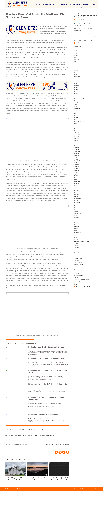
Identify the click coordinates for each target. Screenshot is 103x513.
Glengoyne (76, 159)
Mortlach (76, 219)
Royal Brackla (77, 232)
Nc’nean (76, 221)
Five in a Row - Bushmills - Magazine (28, 435)
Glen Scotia (76, 142)
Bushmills (30, 429)
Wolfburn (76, 284)
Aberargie (76, 51)
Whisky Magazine (44, 429)
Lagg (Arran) (77, 194)
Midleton (76, 215)
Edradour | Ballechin (78, 127)
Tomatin (76, 266)
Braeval (76, 95)
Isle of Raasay (77, 183)
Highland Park (77, 174)
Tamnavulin (77, 252)
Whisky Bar (76, 4)
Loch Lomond (77, 202)
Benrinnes (76, 85)
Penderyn (76, 224)
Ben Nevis (76, 82)
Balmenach (76, 78)
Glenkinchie (77, 162)
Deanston (76, 119)
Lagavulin (76, 192)
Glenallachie (77, 145)
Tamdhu (76, 251)
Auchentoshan (77, 68)
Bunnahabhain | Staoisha (79, 98)
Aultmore (76, 72)
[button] (85, 2)
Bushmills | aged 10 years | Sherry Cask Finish (46, 359)
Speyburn (76, 237)
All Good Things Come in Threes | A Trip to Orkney (85, 33)
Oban (75, 222)
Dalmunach (76, 115)
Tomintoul (76, 267)
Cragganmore (77, 108)
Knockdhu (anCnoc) (78, 190)
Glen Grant (76, 136)
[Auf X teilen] (60, 452)
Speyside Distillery (78, 239)
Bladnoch (76, 89)
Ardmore (76, 63)
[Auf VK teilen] (67, 452)
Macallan (76, 209)
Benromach (76, 87)
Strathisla (76, 245)
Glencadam (76, 149)
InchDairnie (76, 175)
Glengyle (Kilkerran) (78, 160)
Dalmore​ (76, 113)
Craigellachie (77, 110)
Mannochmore (77, 213)
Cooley (75, 106)
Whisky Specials (78, 282)
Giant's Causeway (42, 435)
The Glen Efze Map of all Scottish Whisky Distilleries (85, 16)
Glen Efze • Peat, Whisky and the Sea (46, 4)
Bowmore (76, 93)
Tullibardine (77, 273)
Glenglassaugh (77, 157)
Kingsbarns (76, 189)
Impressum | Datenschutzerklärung (91, 488)
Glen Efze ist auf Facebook (84, 286)
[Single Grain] (77, 50)
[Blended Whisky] (78, 48)
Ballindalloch (77, 76)
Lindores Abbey (77, 198)
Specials (93, 4)
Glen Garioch (77, 134)
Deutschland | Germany (79, 121)
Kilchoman (76, 187)
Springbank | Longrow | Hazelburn (81, 241)
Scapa (75, 234)
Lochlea (76, 204)
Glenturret (76, 170)
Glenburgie (76, 147)
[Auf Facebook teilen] (56, 452)
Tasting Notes (81, 7)
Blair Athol (76, 91)
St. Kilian (76, 243)
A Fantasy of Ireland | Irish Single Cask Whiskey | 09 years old (59, 478)
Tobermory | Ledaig (78, 264)
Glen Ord (76, 140)
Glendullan (76, 153)
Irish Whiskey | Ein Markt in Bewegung (43, 414)
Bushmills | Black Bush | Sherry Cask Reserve (46, 347)
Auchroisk (76, 70)
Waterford (76, 277)
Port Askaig (76, 226)
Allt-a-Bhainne (77, 59)
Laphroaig (76, 196)
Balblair (76, 74)
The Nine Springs (78, 262)
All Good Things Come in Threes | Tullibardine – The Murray (15, 478)
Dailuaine (76, 112)
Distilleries (91, 7)
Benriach (76, 83)
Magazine (85, 4)
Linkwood (76, 200)
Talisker (76, 249)
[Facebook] (91, 2)
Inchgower (76, 177)
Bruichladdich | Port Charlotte (80, 97)
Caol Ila (76, 102)
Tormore (76, 271)
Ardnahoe (76, 65)
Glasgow (76, 130)
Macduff (76, 211)
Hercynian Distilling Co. (79, 172)
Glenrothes (76, 166)
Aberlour (76, 55)
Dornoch (76, 125)
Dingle (75, 123)
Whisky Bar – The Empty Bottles (81, 279)
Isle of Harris (77, 181)
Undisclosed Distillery (79, 275)
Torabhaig (76, 269)
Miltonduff (76, 217)
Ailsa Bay (76, 57)
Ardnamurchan (77, 66)
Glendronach (77, 151)
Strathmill (76, 247)
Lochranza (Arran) (78, 205)
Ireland (36, 429)
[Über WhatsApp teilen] (64, 452)
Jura (75, 185)
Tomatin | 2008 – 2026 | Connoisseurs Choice (84, 40)
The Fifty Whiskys (65, 4)
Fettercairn (76, 128)
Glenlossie (76, 164)
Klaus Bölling (10, 429)
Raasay (75, 230)
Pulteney (76, 228)
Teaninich (76, 256)
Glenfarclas (76, 155)
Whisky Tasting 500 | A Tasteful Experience (37, 478)
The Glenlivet (77, 260)
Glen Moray (77, 138)
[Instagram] (95, 2)
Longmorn (76, 207)
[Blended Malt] (77, 46)
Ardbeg (75, 61)
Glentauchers (77, 168)
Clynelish (76, 104)
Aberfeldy (76, 53)
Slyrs (75, 236)
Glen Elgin (76, 132)
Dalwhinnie (76, 117)
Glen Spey (76, 144)
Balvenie (76, 80)
